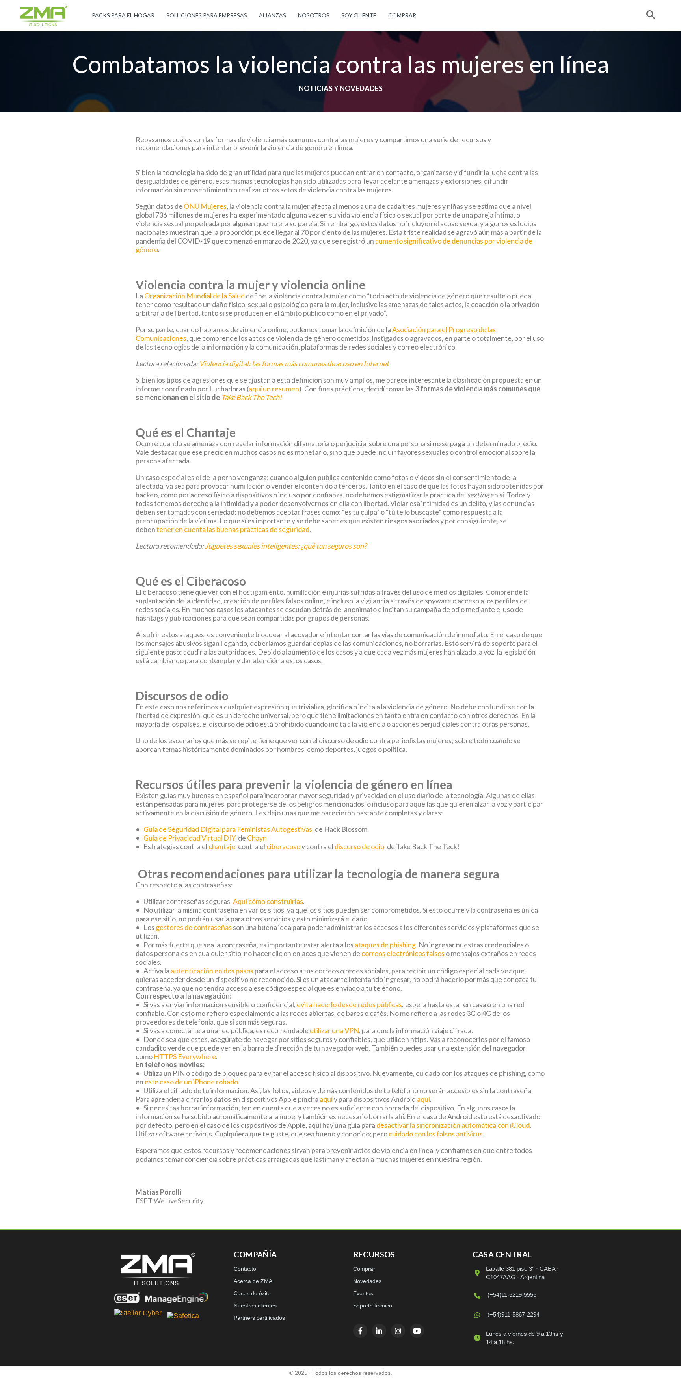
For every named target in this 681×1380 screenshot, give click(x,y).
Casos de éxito (252, 1293)
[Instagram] (398, 1331)
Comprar (402, 15)
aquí (326, 1099)
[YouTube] (417, 1331)
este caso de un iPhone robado (191, 1081)
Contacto (245, 1269)
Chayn (257, 837)
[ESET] (127, 1297)
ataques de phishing (385, 944)
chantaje (221, 846)
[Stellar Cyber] (138, 1316)
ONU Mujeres (205, 206)
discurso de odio (359, 846)
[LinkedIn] (379, 1331)
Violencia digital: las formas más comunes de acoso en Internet (294, 363)
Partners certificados (259, 1318)
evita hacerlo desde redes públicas (349, 1004)
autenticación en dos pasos (212, 970)
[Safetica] (183, 1316)
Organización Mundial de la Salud (194, 295)
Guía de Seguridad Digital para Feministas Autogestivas (227, 829)
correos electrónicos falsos (403, 953)
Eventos (363, 1293)
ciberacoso (283, 846)
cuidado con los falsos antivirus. (436, 1133)
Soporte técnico (372, 1305)
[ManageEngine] (176, 1297)
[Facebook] (360, 1331)
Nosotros (313, 15)
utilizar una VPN (334, 1030)
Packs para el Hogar (123, 15)
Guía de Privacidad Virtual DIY (189, 837)
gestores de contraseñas (194, 927)
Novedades (367, 1281)
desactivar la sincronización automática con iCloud (453, 1125)
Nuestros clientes (255, 1305)
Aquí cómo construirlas (268, 901)
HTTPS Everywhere (185, 1056)
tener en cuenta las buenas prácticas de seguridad (232, 529)
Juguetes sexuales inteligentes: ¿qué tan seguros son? (286, 545)
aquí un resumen (274, 388)
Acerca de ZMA (253, 1281)
